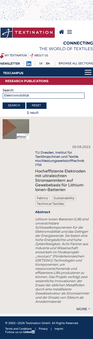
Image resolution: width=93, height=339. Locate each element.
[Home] (27, 33)
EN (48, 63)
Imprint (59, 329)
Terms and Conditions (18, 329)
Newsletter (10, 63)
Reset (36, 105)
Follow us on (14, 332)
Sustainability (63, 198)
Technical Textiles (50, 204)
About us (41, 55)
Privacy (43, 329)
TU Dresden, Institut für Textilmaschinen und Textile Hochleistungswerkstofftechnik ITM (59, 159)
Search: (8, 90)
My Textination (16, 55)
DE (41, 63)
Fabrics (42, 198)
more (81, 309)
